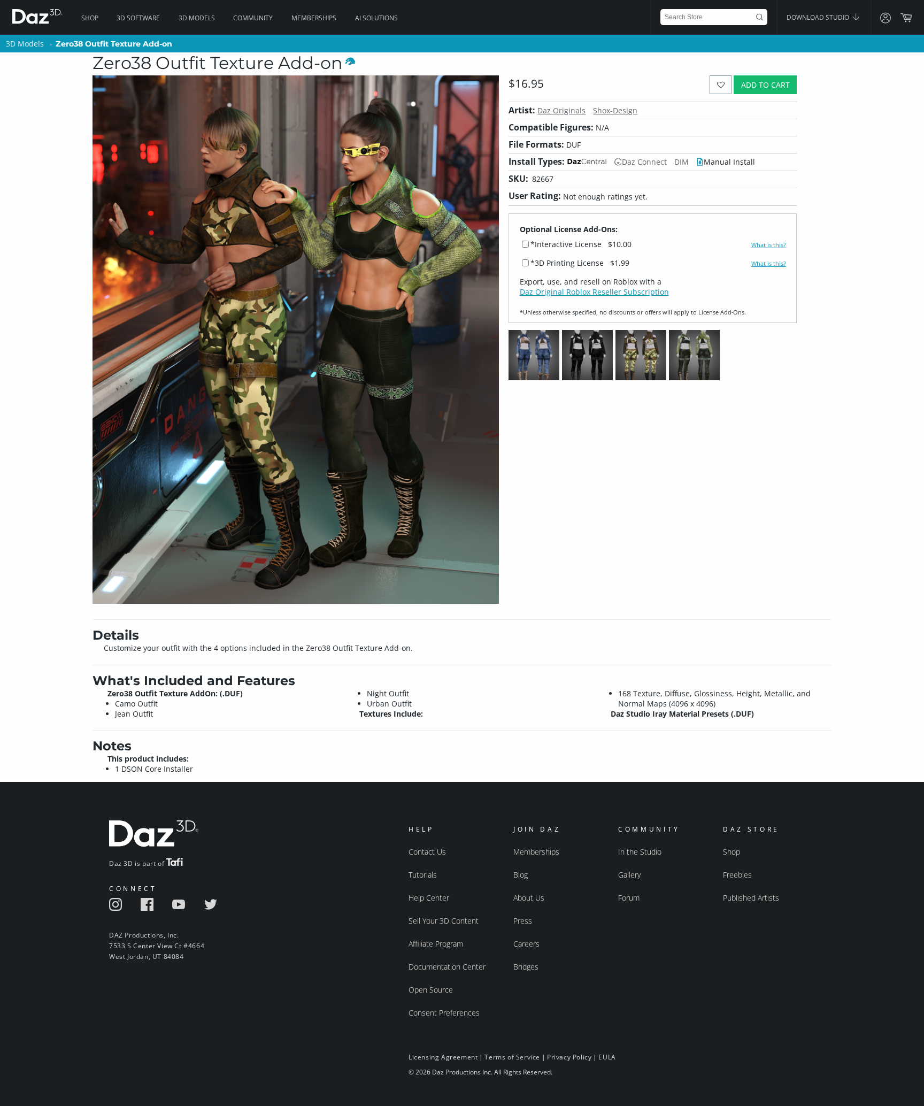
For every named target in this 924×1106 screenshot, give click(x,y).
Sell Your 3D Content (444, 921)
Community (253, 17)
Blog (520, 875)
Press (522, 921)
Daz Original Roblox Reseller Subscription (594, 292)
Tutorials (423, 875)
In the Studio (639, 852)
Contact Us (427, 852)
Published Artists (751, 898)
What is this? (768, 245)
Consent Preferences (444, 1013)
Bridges (525, 967)
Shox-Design (615, 110)
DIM (681, 162)
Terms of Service (512, 1057)
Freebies (737, 875)
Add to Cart (765, 85)
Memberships (313, 17)
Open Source (431, 990)
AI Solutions (376, 17)
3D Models (197, 17)
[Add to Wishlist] (721, 84)
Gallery (629, 875)
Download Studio (819, 17)
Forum (629, 898)
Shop (89, 17)
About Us (528, 898)
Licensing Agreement (443, 1057)
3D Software (138, 17)
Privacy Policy (569, 1057)
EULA (606, 1057)
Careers (526, 944)
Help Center (429, 898)
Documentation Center (447, 967)
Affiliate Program (436, 944)
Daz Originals (561, 110)
